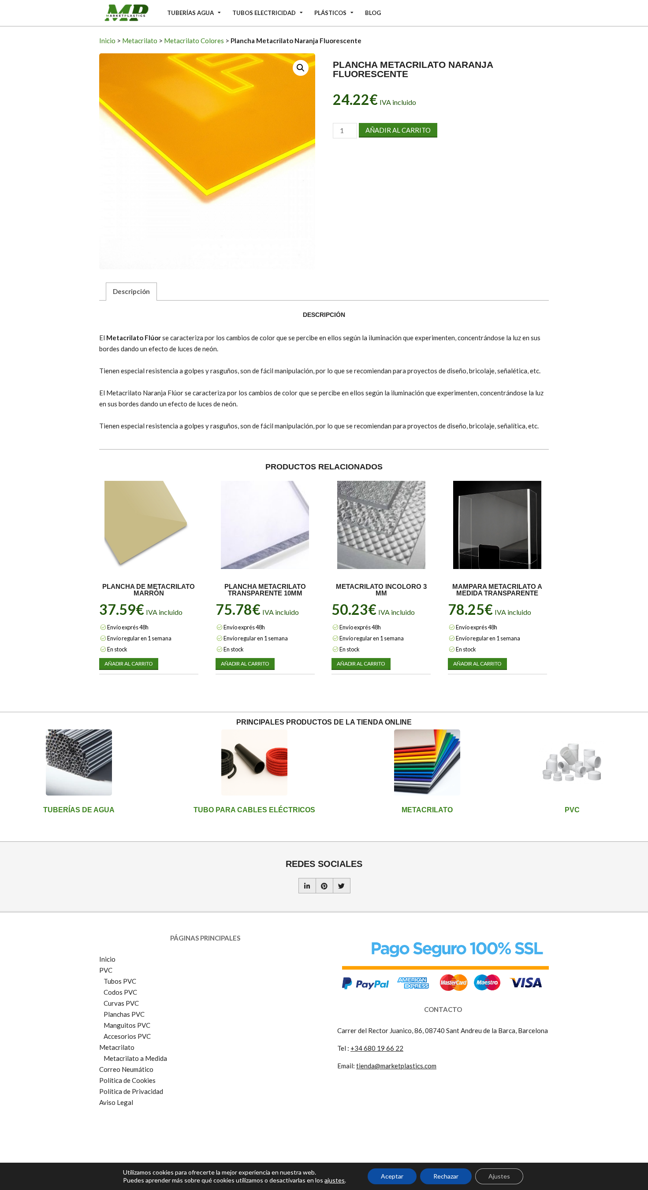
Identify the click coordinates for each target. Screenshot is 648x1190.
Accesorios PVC (127, 1036)
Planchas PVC (124, 1014)
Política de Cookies (127, 1080)
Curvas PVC (121, 1003)
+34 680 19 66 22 (376, 1048)
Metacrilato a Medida (135, 1058)
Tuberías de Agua (79, 810)
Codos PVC (120, 992)
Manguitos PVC (127, 1025)
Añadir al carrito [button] (128, 663)
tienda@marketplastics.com (396, 1066)
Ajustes (499, 1176)
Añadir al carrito (398, 130)
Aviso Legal (116, 1102)
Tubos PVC (120, 981)
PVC (572, 810)
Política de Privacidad (131, 1091)
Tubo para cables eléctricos (254, 810)
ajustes (334, 1180)
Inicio (107, 41)
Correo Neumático (126, 1069)
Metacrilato (139, 41)
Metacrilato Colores (194, 41)
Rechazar (445, 1176)
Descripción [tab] (131, 291)
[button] (301, 68)
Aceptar (392, 1176)
